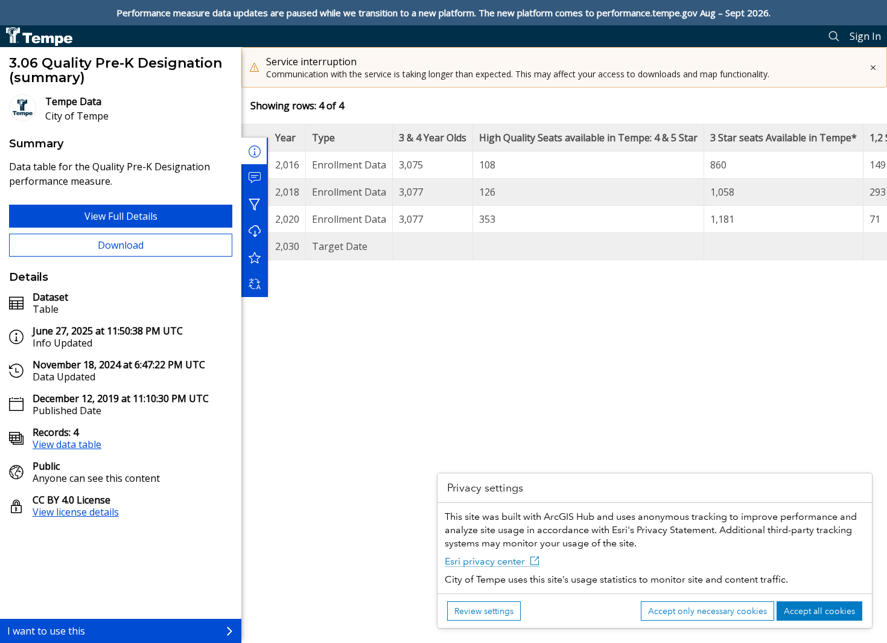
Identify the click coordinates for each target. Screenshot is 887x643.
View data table (67, 444)
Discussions (254, 177)
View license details (76, 512)
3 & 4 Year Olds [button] (432, 137)
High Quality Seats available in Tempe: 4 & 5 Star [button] (588, 137)
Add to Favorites (254, 257)
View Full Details (120, 216)
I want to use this (46, 631)
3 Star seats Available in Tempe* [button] (783, 137)
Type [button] (323, 137)
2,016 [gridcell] (287, 164)
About (254, 151)
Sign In (865, 36)
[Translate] (254, 283)
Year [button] (285, 137)
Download (121, 245)
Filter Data (254, 204)
